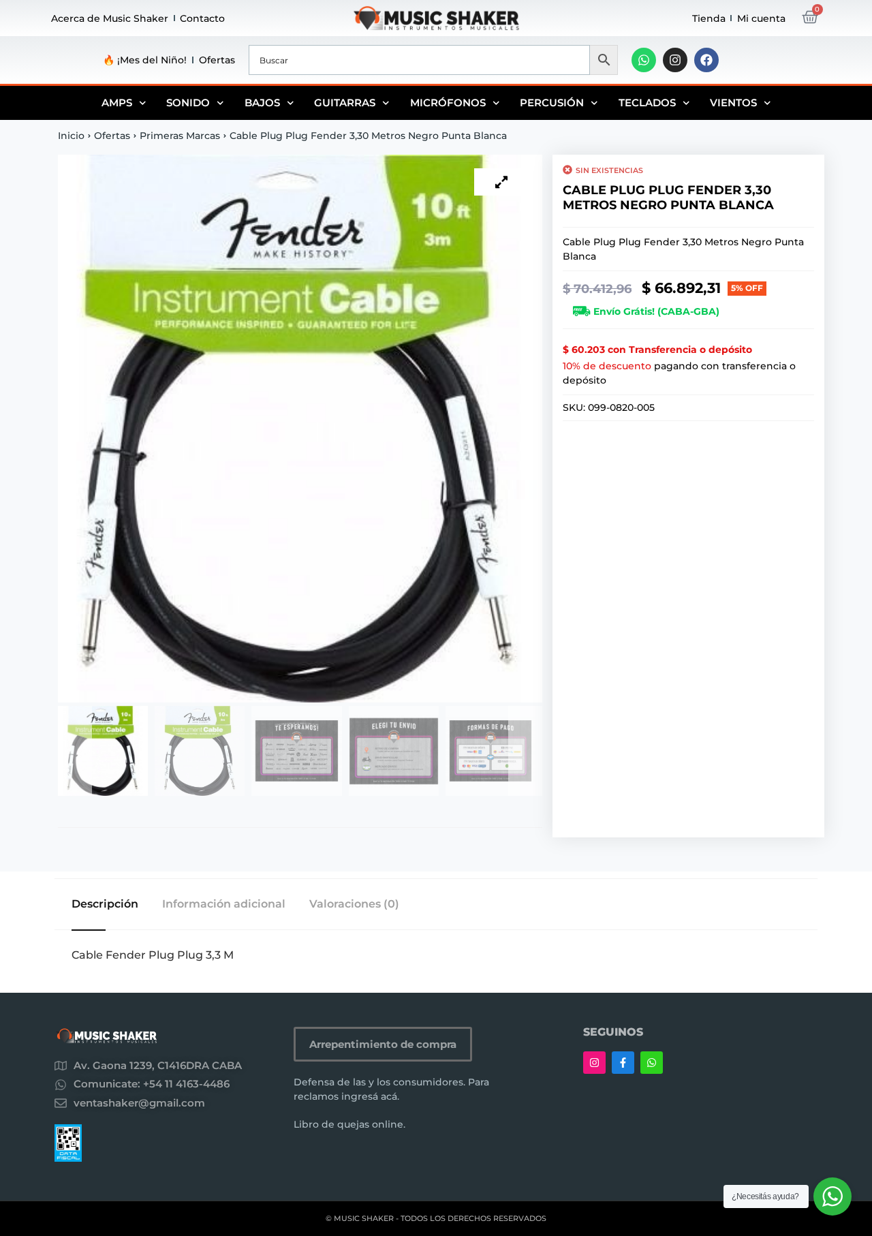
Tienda (709, 18)
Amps (117, 102)
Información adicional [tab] (223, 904)
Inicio (71, 135)
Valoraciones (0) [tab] (354, 904)
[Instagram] (675, 60)
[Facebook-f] (623, 1062)
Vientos (733, 102)
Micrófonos (448, 102)
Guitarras (344, 102)
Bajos (262, 102)
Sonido (188, 102)
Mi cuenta (761, 18)
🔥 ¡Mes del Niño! (145, 60)
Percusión (552, 102)
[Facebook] (706, 60)
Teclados (647, 102)
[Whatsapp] (644, 60)
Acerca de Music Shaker (109, 18)
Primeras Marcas (180, 135)
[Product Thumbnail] (501, 182)
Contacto (202, 18)
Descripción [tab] (105, 904)
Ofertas (217, 60)
